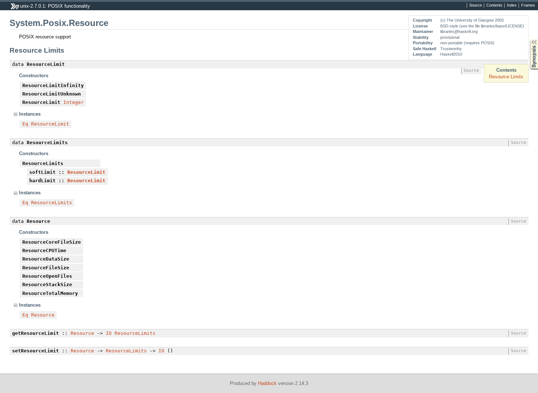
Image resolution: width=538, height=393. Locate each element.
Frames (528, 5)
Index (512, 5)
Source (475, 5)
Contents (494, 5)
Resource (43, 315)
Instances (30, 114)
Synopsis (528, 39)
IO (109, 333)
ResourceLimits (51, 202)
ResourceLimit (50, 124)
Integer (73, 102)
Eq (25, 124)
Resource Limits (506, 76)
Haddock (267, 383)
